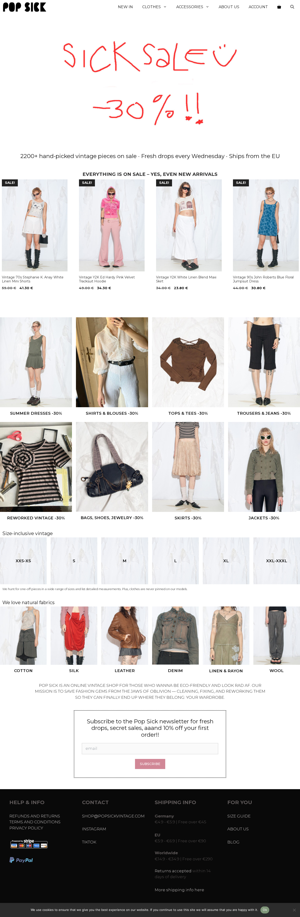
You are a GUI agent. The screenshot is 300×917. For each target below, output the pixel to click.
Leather (125, 670)
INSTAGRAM (94, 829)
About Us (229, 7)
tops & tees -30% (188, 413)
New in (125, 7)
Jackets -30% (264, 518)
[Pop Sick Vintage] (24, 7)
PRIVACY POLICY (26, 828)
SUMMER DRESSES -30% (36, 413)
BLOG (233, 842)
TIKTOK (89, 842)
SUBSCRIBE (150, 764)
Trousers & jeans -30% (264, 413)
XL (226, 560)
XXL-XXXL (276, 560)
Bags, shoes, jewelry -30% (112, 517)
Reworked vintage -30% (36, 518)
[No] (294, 910)
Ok (265, 910)
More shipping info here (179, 889)
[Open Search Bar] (292, 7)
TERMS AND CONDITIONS (34, 822)
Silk (74, 670)
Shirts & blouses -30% (112, 413)
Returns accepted (173, 871)
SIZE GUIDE (239, 816)
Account (258, 7)
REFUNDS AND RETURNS (34, 816)
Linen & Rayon (226, 671)
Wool (277, 670)
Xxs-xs (23, 560)
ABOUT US (238, 829)
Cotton (23, 670)
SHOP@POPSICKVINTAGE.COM (113, 816)
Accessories (189, 7)
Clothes (151, 7)
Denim (175, 670)
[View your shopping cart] (279, 7)
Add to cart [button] (14, 298)
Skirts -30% (188, 518)
